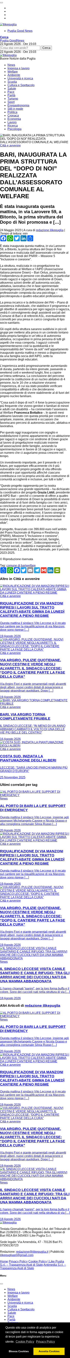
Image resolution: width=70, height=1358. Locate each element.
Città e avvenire (10, 145)
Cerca (46, 47)
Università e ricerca (20, 78)
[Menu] (1, 2)
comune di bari (16, 565)
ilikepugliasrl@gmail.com (16, 1255)
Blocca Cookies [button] (19, 1351)
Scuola (12, 81)
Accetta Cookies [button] (49, 1351)
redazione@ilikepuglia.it (32, 1251)
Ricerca (12, 125)
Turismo (12, 98)
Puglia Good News (19, 30)
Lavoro (12, 122)
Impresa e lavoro (18, 68)
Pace (10, 91)
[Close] (1, 1283)
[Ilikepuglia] (8, 24)
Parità (11, 95)
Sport (11, 102)
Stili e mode (15, 108)
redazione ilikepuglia (49, 230)
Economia (14, 118)
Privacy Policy (45, 1341)
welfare (31, 565)
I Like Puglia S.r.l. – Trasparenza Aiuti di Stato (32, 1263)
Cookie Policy (25, 1341)
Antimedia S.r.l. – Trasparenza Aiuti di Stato (33, 1266)
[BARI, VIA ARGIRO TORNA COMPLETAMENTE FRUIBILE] (35, 703)
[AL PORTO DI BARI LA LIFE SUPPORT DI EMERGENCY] (35, 795)
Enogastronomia (18, 105)
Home (4, 1261)
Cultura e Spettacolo (21, 85)
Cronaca (13, 115)
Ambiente (13, 75)
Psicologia (14, 129)
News (11, 65)
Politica (12, 112)
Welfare (12, 71)
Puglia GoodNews (12, 40)
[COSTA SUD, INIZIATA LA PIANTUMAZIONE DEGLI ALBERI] (35, 745)
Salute (11, 88)
